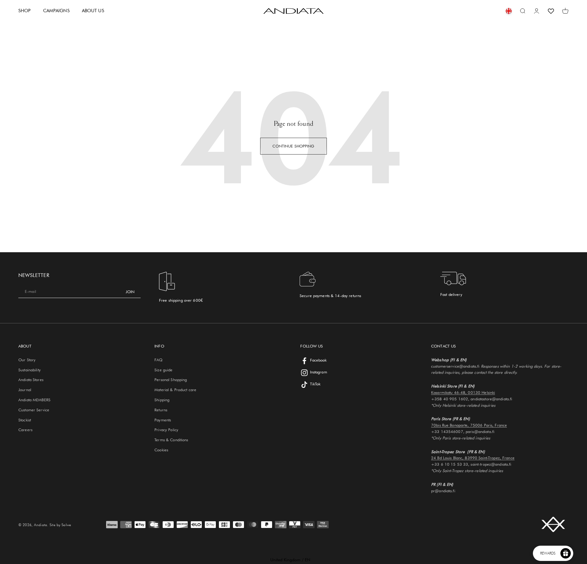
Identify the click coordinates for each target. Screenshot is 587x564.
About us (93, 10)
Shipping (161, 399)
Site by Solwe (60, 524)
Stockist (24, 419)
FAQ (158, 359)
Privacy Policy (166, 429)
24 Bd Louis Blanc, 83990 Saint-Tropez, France (473, 457)
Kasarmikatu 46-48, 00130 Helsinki (463, 392)
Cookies (161, 449)
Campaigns (56, 10)
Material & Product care (175, 389)
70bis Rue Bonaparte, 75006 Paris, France (469, 425)
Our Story (26, 359)
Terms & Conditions (171, 439)
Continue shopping (293, 146)
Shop (24, 10)
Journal (24, 389)
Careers (25, 429)
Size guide (163, 369)
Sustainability (29, 369)
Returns (160, 409)
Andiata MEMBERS (34, 399)
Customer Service (33, 409)
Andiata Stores (30, 379)
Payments (162, 419)
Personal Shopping (170, 379)
